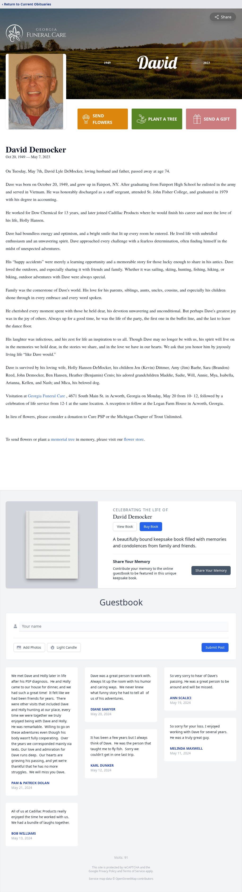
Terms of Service (134, 871)
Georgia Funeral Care (47, 395)
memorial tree (63, 439)
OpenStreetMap (126, 879)
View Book (125, 526)
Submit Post (215, 647)
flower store (134, 439)
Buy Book (151, 526)
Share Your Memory (211, 570)
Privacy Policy (108, 871)
